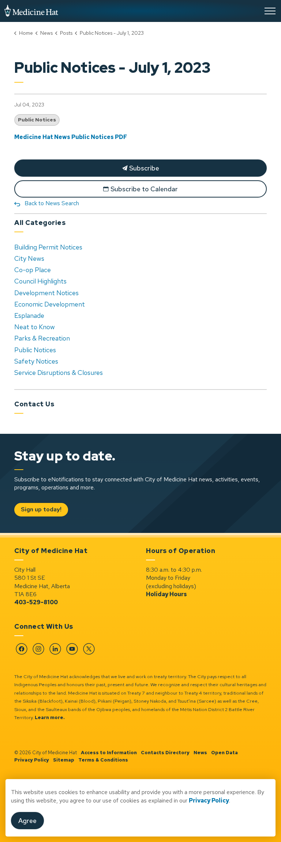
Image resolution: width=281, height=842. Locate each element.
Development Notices (46, 293)
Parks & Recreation (42, 338)
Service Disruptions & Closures (58, 372)
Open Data (224, 752)
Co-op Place (32, 270)
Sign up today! (41, 509)
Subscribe (143, 168)
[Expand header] (270, 11)
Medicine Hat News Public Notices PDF (70, 137)
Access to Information (109, 752)
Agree (27, 820)
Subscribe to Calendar (144, 189)
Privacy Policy (31, 760)
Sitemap (63, 760)
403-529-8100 (36, 602)
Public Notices (37, 119)
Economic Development (49, 304)
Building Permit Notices (48, 247)
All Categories (39, 222)
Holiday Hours (166, 594)
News (200, 752)
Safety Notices (36, 361)
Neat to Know (34, 327)
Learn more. (50, 717)
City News (29, 258)
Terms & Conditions (103, 760)
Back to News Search (52, 203)
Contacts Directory (165, 752)
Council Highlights (40, 281)
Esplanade (29, 315)
